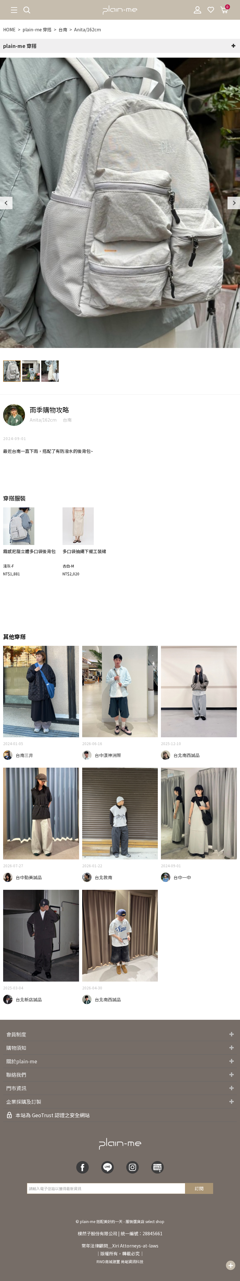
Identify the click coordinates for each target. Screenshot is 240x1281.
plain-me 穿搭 (37, 29)
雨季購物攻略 (49, 409)
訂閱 (199, 1188)
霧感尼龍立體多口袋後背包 (29, 551)
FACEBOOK (82, 1167)
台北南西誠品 (186, 755)
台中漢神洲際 (108, 755)
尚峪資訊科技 (132, 1261)
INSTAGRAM (132, 1167)
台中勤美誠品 (29, 877)
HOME (9, 29)
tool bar (230, 1265)
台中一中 (182, 877)
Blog (157, 1167)
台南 (62, 29)
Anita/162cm (87, 29)
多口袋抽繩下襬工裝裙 (84, 551)
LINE (107, 1167)
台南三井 (24, 755)
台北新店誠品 (29, 999)
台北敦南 (103, 877)
